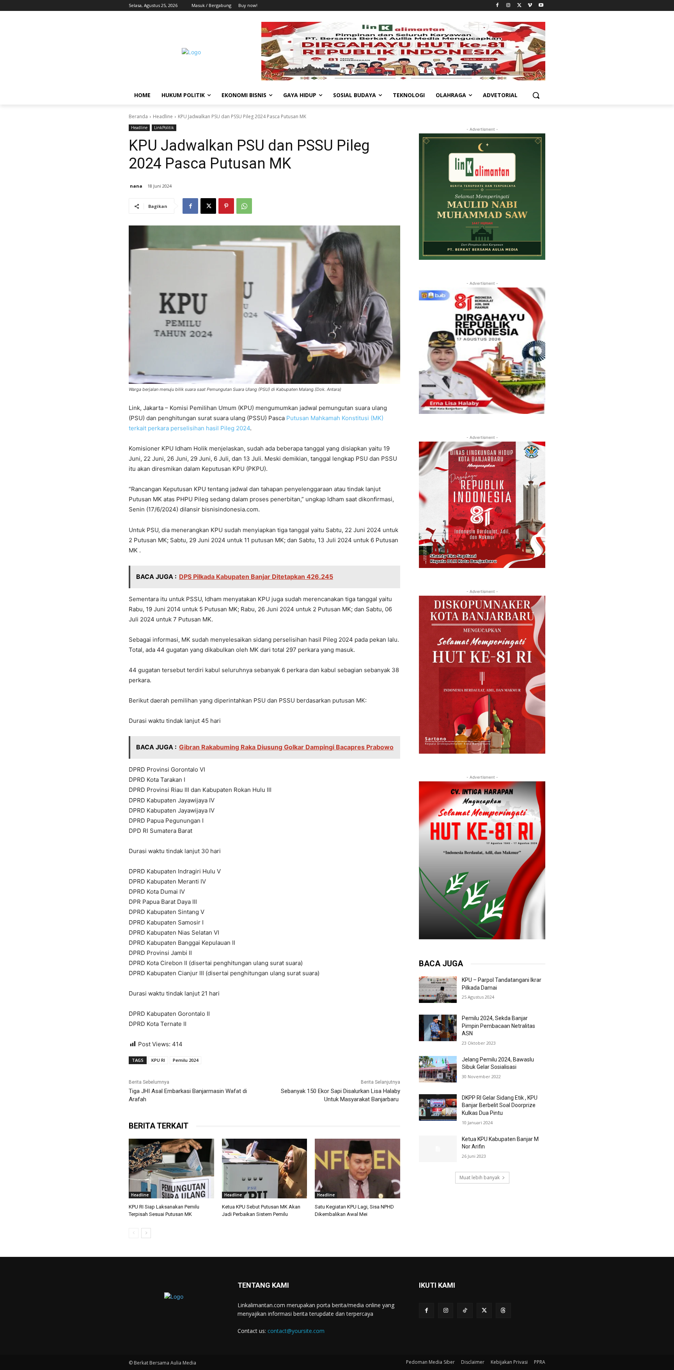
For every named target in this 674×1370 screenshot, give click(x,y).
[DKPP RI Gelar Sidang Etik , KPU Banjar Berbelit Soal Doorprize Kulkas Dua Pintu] (438, 1107)
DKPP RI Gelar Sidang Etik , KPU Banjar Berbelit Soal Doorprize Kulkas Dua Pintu (499, 1105)
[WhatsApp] (244, 206)
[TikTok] (464, 1310)
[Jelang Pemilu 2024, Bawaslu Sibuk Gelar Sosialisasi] (438, 1069)
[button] (536, 95)
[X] (519, 5)
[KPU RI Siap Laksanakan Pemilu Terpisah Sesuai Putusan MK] (171, 1168)
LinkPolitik (164, 127)
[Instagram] (508, 5)
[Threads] (503, 1310)
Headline (163, 116)
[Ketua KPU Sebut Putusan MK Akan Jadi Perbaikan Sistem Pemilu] (264, 1168)
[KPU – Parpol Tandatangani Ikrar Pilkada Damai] (438, 989)
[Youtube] (540, 5)
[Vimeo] (529, 5)
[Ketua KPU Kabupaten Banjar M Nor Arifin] (438, 1149)
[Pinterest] (226, 206)
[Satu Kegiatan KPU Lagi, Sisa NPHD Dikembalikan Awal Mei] (357, 1168)
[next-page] (146, 1233)
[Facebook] (497, 5)
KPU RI (158, 1060)
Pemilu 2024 (185, 1060)
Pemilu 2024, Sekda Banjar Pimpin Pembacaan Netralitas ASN (498, 1025)
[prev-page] (133, 1233)
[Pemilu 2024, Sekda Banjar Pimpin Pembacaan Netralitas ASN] (438, 1028)
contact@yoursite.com (296, 1331)
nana (136, 186)
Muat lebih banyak (479, 1177)
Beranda (138, 116)
